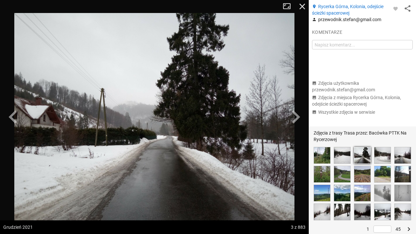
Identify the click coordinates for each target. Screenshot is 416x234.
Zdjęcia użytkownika (343, 86)
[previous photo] (13, 117)
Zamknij (302, 6)
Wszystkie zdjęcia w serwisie (346, 112)
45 (398, 229)
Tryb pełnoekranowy (289, 6)
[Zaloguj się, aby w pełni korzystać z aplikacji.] (395, 8)
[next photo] (296, 117)
